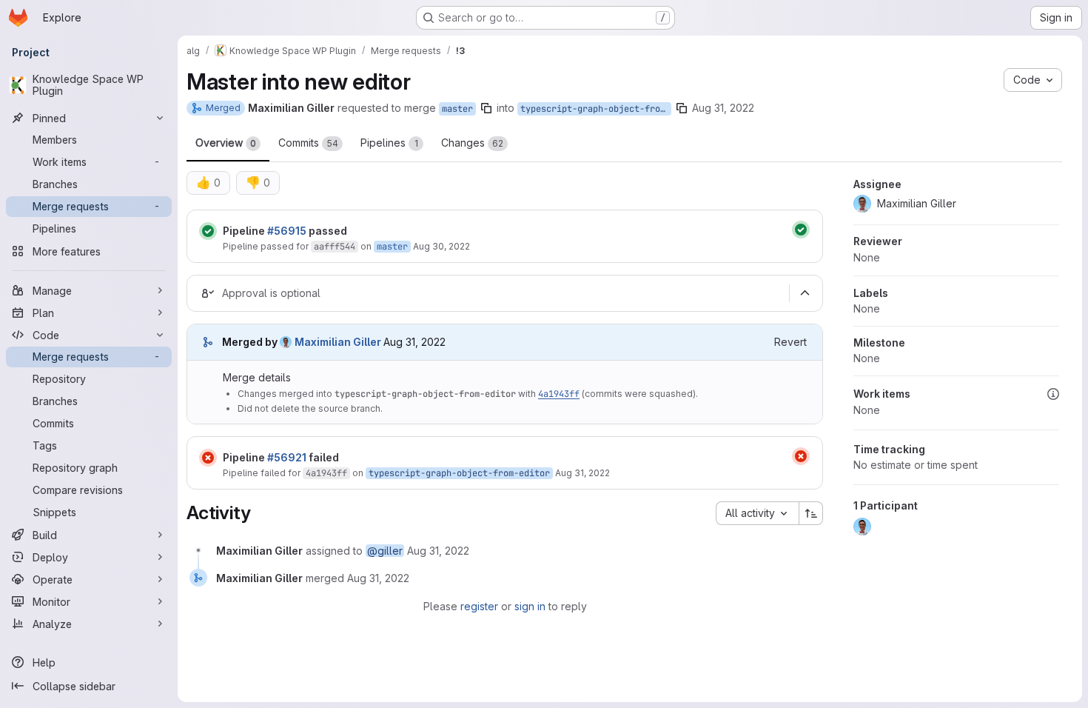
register (479, 606)
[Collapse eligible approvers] (804, 293)
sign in (529, 606)
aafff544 (334, 247)
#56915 (286, 230)
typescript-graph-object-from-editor (595, 109)
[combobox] (757, 513)
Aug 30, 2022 (441, 246)
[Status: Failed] (208, 458)
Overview (225, 142)
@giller (385, 550)
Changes (472, 142)
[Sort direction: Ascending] (811, 513)
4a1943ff (559, 394)
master (457, 109)
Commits (308, 142)
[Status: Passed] (208, 231)
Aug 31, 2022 (723, 107)
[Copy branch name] (486, 108)
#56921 (286, 457)
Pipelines (389, 142)
